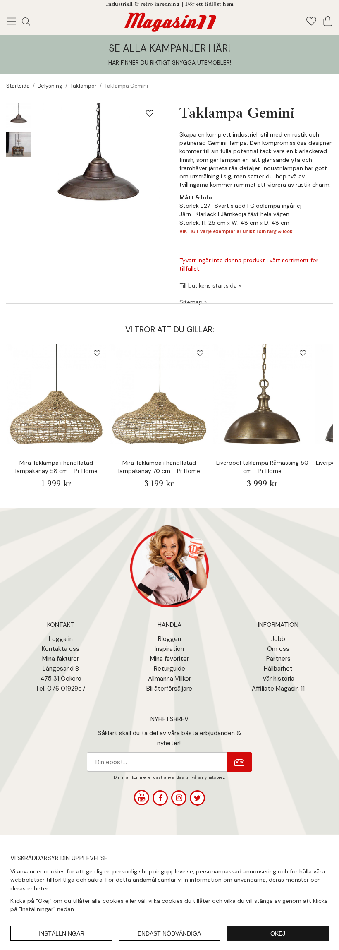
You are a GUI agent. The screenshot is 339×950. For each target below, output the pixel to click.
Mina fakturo (59, 659)
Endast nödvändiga (169, 933)
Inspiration (169, 649)
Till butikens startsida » (210, 285)
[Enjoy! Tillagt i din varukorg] (170, 20)
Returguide (169, 669)
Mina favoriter (169, 659)
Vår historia (278, 678)
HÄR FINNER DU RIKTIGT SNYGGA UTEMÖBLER (169, 62)
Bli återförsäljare (169, 688)
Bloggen (169, 639)
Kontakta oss (60, 649)
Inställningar (61, 933)
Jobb (278, 639)
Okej (277, 933)
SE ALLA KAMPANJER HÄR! (169, 48)
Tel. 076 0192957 (61, 688)
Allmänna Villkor (169, 678)
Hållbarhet (278, 669)
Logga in (61, 639)
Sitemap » (193, 302)
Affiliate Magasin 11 (278, 688)
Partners (278, 659)
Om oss (278, 649)
